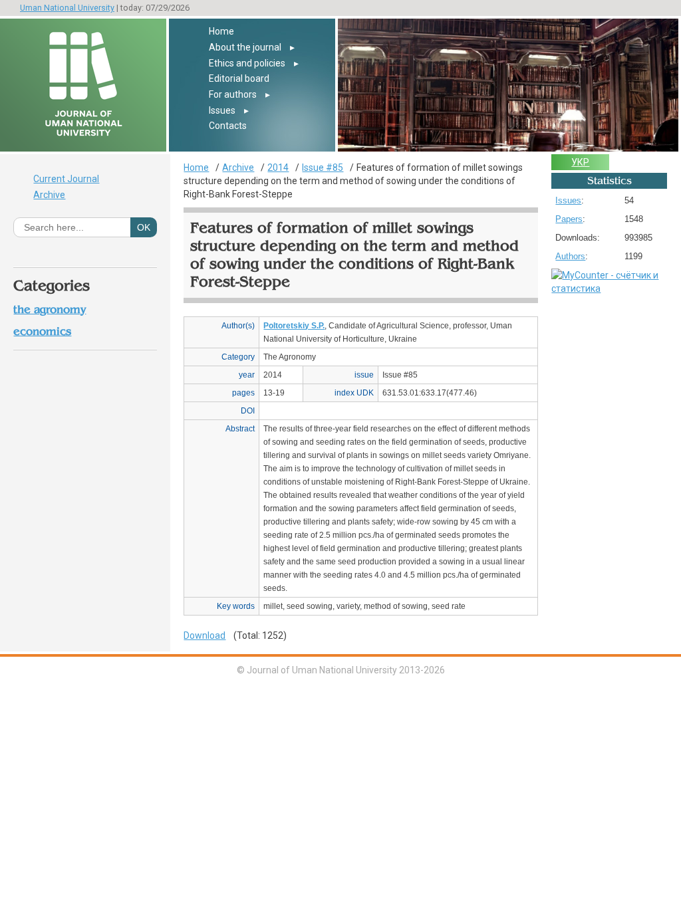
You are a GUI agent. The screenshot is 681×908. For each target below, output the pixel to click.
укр (580, 162)
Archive (49, 194)
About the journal (245, 47)
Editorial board (239, 78)
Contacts (228, 125)
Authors (570, 256)
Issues (222, 110)
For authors (233, 94)
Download (204, 635)
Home (221, 31)
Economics (42, 331)
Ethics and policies (247, 63)
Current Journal (66, 178)
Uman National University (67, 8)
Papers (569, 219)
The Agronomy (49, 309)
